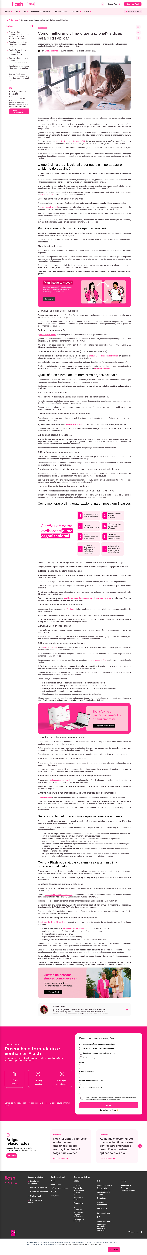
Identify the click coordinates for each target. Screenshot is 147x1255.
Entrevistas (78, 1195)
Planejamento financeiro (79, 1220)
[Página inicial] (8, 20)
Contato (54, 1192)
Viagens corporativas (78, 1215)
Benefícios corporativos (40, 11)
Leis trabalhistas (60, 11)
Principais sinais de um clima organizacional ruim (18, 44)
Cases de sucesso (128, 1190)
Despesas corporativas (78, 1209)
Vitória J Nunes (51, 51)
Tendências (78, 1188)
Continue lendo (59, 1158)
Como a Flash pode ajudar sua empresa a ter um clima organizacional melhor (19, 77)
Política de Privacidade (94, 1244)
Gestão (7, 11)
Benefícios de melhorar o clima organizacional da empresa (19, 68)
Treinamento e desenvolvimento (104, 1189)
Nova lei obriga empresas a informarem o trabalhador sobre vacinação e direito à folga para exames (70, 1146)
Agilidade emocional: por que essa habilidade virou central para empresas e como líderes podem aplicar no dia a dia (117, 1146)
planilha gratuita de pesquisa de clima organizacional (87, 598)
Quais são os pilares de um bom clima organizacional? (18, 52)
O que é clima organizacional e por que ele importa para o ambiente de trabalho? (19, 35)
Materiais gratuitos (134, 11)
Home (53, 1181)
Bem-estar (14, 20)
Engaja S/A (55, 1195)
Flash (86, 11)
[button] (49, 1146)
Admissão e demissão (101, 1225)
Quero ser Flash (133, 4)
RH (17, 11)
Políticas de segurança (59, 1188)
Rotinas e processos (101, 1229)
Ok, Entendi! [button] (114, 1250)
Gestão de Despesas (39, 1192)
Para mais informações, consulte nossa (74, 1244)
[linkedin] (127, 1010)
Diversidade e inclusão (79, 1191)
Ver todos (12, 1156)
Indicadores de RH (104, 1185)
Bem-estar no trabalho (79, 1198)
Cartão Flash (35, 1196)
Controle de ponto (104, 1222)
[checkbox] (108, 1053)
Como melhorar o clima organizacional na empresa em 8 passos (18, 60)
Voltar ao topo (134, 1232)
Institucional (126, 1185)
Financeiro (75, 11)
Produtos (124, 1188)
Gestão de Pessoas (38, 1187)
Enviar (108, 1105)
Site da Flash (113, 4)
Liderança (77, 1185)
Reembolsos (78, 1212)
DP (25, 11)
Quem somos (56, 1184)
